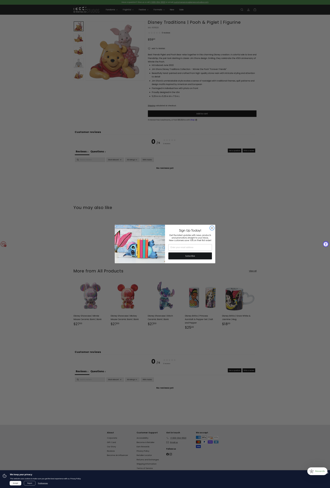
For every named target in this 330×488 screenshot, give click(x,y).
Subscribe (190, 256)
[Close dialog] (212, 228)
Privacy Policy (75, 478)
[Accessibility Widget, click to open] (326, 244)
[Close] (327, 472)
